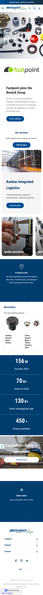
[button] (2, 8)
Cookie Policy (21, 587)
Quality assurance (14, 251)
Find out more (21, 145)
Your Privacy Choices (13, 590)
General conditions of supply (15, 584)
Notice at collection (7, 593)
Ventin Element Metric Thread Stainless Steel (28, 341)
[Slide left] (18, 296)
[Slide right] (24, 296)
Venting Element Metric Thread (8, 339)
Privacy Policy (33, 584)
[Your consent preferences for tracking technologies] (2, 446)
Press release (15, 119)
